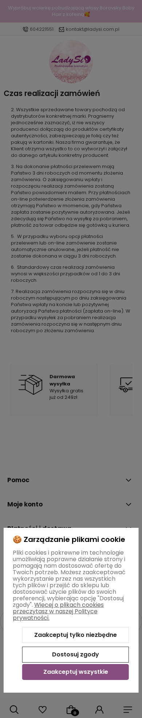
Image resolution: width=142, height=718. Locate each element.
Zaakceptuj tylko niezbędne (75, 635)
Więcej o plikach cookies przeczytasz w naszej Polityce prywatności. (58, 611)
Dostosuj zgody (75, 654)
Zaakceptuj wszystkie (75, 672)
